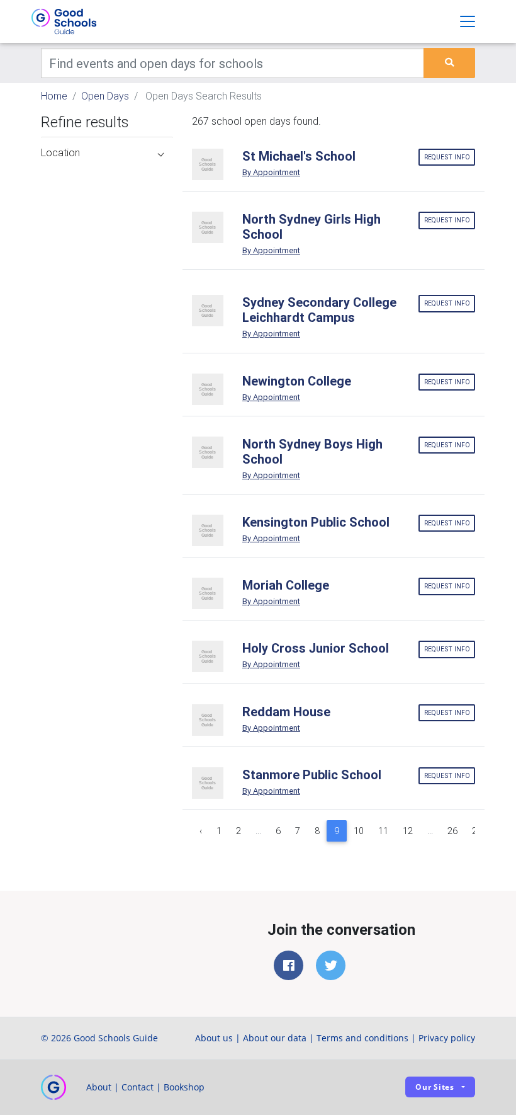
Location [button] (60, 152)
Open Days (105, 95)
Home (54, 95)
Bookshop (184, 1087)
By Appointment (271, 172)
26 (452, 831)
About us (214, 1038)
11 (383, 831)
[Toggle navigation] (468, 21)
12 (408, 831)
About (98, 1087)
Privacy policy (446, 1038)
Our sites (434, 1087)
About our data (274, 1038)
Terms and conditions (362, 1038)
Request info (447, 157)
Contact (137, 1087)
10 (359, 831)
